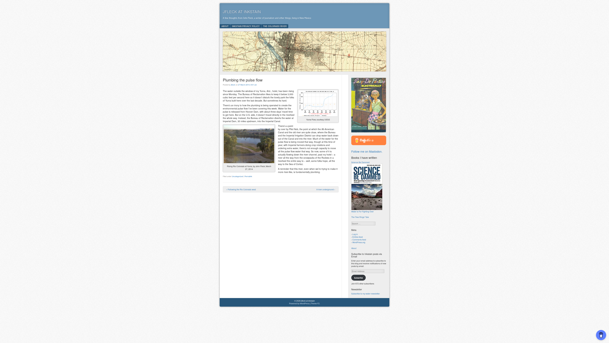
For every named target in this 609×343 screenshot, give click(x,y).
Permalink (248, 176)
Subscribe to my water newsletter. (365, 293)
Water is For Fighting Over (362, 211)
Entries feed (357, 236)
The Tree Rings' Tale (360, 217)
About (225, 26)
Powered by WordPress (299, 304)
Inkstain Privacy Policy (246, 26)
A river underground (325, 189)
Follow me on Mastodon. (366, 151)
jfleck (233, 84)
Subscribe (358, 277)
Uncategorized (237, 176)
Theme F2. (315, 304)
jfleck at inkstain (242, 11)
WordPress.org (358, 242)
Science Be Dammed (360, 162)
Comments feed (359, 239)
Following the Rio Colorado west (241, 189)
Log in (355, 234)
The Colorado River (275, 26)
